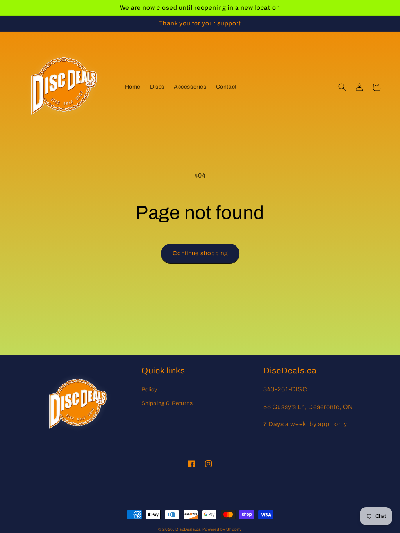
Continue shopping (200, 253)
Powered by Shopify (222, 529)
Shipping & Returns (167, 403)
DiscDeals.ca (187, 529)
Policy (149, 390)
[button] (342, 87)
